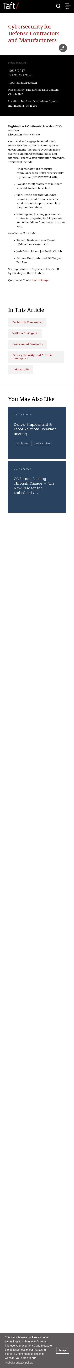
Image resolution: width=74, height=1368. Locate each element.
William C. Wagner (25, 333)
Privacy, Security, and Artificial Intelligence (32, 357)
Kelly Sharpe (41, 280)
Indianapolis (20, 369)
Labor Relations (22, 443)
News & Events (17, 62)
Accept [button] (63, 1350)
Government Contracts (27, 344)
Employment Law (42, 443)
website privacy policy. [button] (19, 1362)
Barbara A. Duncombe (27, 322)
